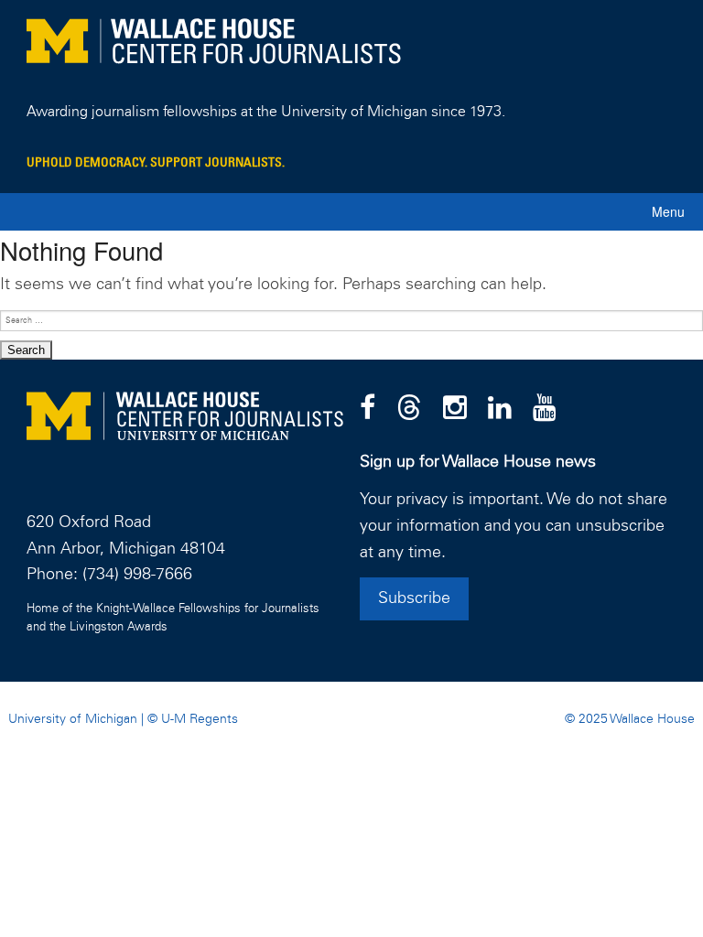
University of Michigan (72, 719)
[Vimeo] (545, 409)
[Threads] (409, 409)
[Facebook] (367, 409)
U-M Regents (199, 719)
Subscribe (414, 598)
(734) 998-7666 (137, 574)
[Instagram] (455, 409)
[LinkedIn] (500, 409)
